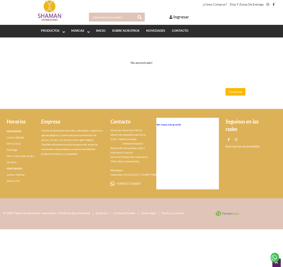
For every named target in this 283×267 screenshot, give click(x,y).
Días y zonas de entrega (247, 4)
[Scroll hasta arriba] (276, 263)
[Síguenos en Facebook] (274, 4)
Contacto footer (124, 213)
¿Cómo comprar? (215, 4)
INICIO (100, 30)
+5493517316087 (128, 183)
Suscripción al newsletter (243, 146)
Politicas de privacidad (74, 213)
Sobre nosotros (126, 30)
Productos (50, 30)
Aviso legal (148, 213)
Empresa (102, 213)
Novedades (155, 30)
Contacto (180, 30)
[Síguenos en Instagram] (267, 4)
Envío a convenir (173, 213)
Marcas (77, 30)
